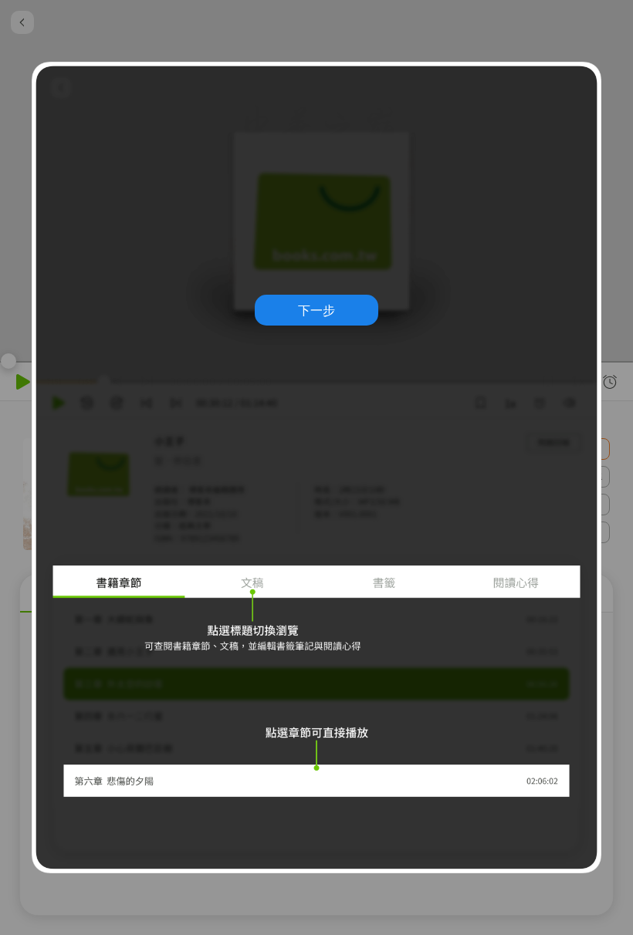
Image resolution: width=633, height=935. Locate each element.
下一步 (316, 310)
